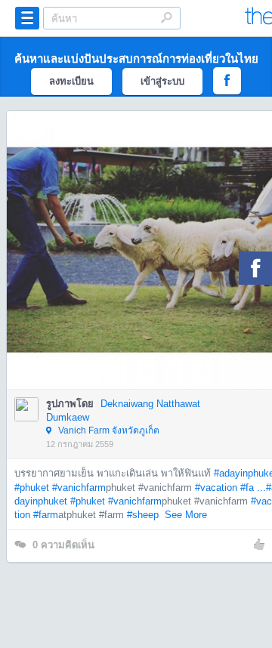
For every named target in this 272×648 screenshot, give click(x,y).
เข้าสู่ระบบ (162, 81)
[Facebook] (255, 268)
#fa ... (253, 487)
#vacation (216, 487)
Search (166, 17)
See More (186, 514)
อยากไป (147, 272)
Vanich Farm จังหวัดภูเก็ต (107, 430)
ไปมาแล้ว (151, 227)
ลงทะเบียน (71, 81)
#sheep (143, 514)
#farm (45, 514)
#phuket (31, 487)
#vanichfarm (79, 487)
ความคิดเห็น (63, 545)
